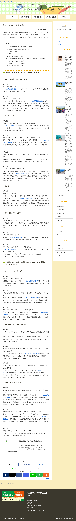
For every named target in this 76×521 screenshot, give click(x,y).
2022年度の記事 (60, 216)
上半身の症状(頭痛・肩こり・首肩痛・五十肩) (19, 46)
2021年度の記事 (60, 220)
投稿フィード (60, 248)
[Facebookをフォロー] (19, 475)
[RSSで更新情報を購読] (46, 475)
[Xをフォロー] (12, 475)
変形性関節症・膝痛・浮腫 (16, 66)
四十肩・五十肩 (13, 51)
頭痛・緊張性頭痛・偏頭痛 (16, 56)
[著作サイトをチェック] (6, 475)
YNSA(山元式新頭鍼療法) (10, 89)
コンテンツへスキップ (6, 1)
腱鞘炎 (10, 54)
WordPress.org (60, 255)
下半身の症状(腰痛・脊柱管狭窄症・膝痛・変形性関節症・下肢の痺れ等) (26, 58)
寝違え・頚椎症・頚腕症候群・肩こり (19, 49)
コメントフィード (61, 252)
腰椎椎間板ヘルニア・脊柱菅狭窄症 (18, 63)
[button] (37, 468)
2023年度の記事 (60, 213)
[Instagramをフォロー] (26, 475)
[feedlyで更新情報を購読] (39, 475)
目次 (9, 43)
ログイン (59, 245)
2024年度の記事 (60, 209)
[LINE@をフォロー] (33, 475)
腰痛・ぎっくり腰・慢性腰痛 (16, 61)
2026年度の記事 (60, 206)
